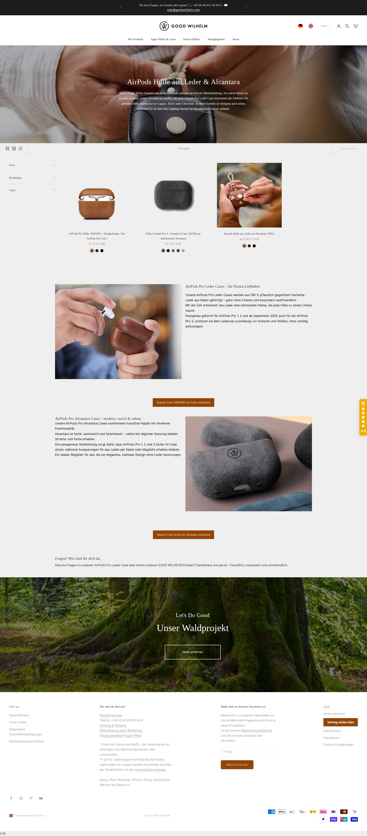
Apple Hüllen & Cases (163, 39)
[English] (312, 26)
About (235, 39)
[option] (312, 26)
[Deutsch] (301, 26)
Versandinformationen (150, 770)
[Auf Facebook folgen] (11, 798)
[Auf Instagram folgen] (21, 798)
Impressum (331, 738)
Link (3, 833)
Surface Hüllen (191, 39)
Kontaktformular (111, 715)
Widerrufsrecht (334, 714)
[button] (363, 417)
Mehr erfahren (193, 652)
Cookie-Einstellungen (338, 744)
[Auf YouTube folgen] (41, 798)
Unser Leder (18, 722)
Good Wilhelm (19, 715)
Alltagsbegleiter (216, 39)
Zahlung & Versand (113, 725)
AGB (326, 707)
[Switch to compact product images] (20, 148)
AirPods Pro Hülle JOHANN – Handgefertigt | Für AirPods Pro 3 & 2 (97, 236)
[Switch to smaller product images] (14, 148)
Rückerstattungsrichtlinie (26, 741)
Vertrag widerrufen (340, 722)
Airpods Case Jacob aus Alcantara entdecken (183, 534)
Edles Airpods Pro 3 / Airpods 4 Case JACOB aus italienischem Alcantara (173, 236)
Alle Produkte (135, 39)
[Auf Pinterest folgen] (31, 798)
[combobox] (301, 26)
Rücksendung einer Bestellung (121, 730)
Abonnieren (237, 764)
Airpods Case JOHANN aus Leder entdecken (183, 402)
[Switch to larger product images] (7, 148)
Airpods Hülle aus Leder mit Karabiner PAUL (249, 233)
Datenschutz (332, 731)
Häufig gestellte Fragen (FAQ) (120, 735)
